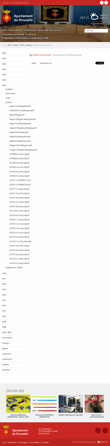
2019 (22, 45)
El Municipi (30, 30)
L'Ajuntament (15, 30)
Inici (4, 30)
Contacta (31, 34)
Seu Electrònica (52, 30)
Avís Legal (23, 442)
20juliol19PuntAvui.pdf (42, 55)
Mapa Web (12, 442)
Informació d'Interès (13, 34)
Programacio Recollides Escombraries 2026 (25, 37)
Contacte (45, 442)
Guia (40, 30)
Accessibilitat (34, 442)
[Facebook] (102, 3)
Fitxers (15, 45)
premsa (28, 45)
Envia (34, 63)
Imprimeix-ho (46, 63)
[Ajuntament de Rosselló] (17, 16)
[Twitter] (106, 3)
